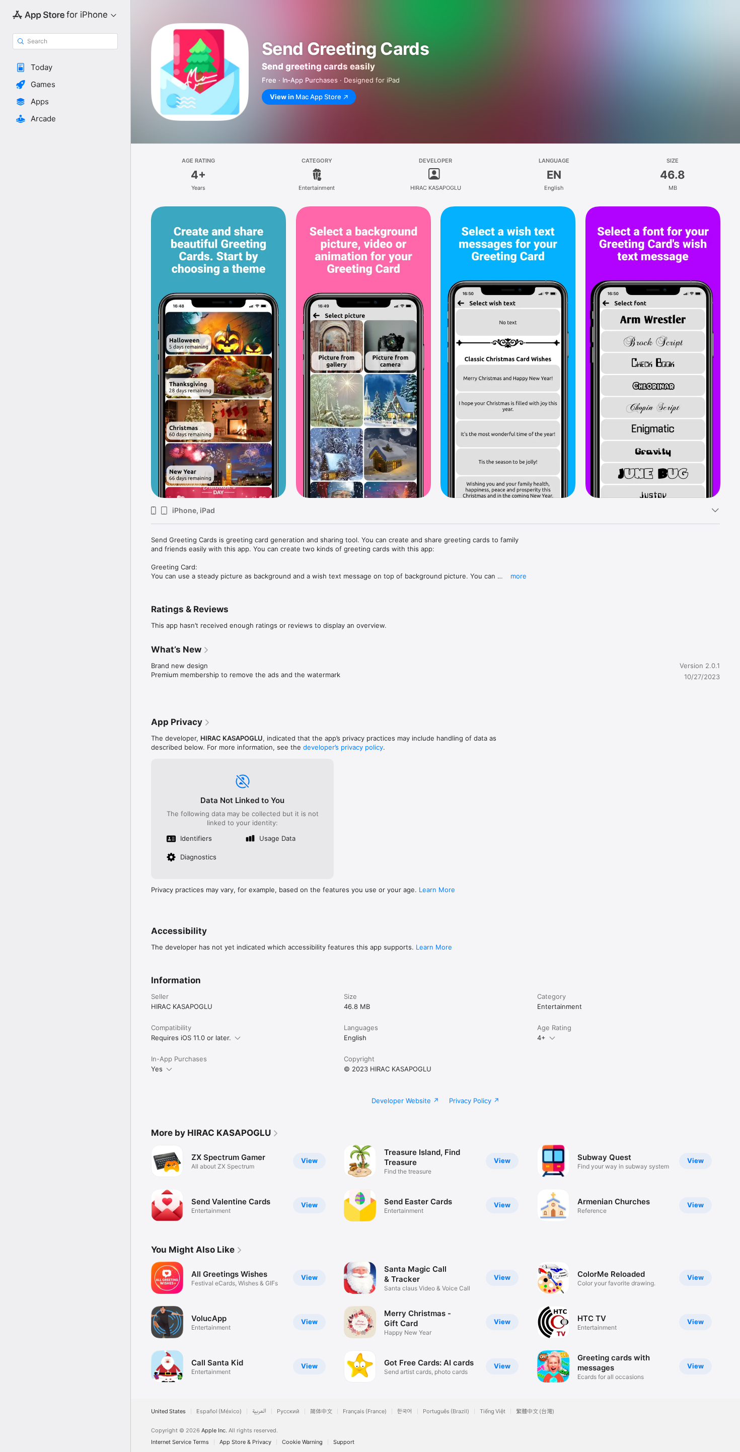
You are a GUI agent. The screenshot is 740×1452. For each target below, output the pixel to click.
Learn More (437, 890)
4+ (541, 1038)
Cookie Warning (302, 1442)
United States (168, 1411)
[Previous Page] (141, 352)
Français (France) (365, 1411)
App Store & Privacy (245, 1442)
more (518, 576)
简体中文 (321, 1411)
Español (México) (219, 1411)
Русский (288, 1411)
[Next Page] (730, 352)
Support (343, 1442)
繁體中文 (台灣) (535, 1411)
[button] (65, 67)
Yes (157, 1069)
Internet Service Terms (180, 1442)
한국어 (404, 1411)
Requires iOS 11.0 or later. (191, 1038)
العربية (259, 1411)
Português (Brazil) (446, 1411)
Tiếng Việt (492, 1411)
